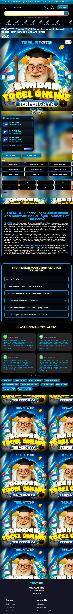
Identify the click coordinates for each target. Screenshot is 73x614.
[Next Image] (69, 77)
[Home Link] (17, 7)
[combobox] (34, 13)
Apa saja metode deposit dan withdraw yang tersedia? (28, 308)
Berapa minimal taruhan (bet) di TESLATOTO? (24, 286)
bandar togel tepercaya (33, 245)
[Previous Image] (3, 77)
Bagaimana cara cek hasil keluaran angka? (23, 300)
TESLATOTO (8, 223)
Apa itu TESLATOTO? (14, 279)
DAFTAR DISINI (11, 155)
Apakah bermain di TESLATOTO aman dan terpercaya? (28, 293)
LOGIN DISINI (31, 155)
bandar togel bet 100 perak (13, 236)
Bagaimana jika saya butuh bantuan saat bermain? (27, 315)
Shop (6, 9)
